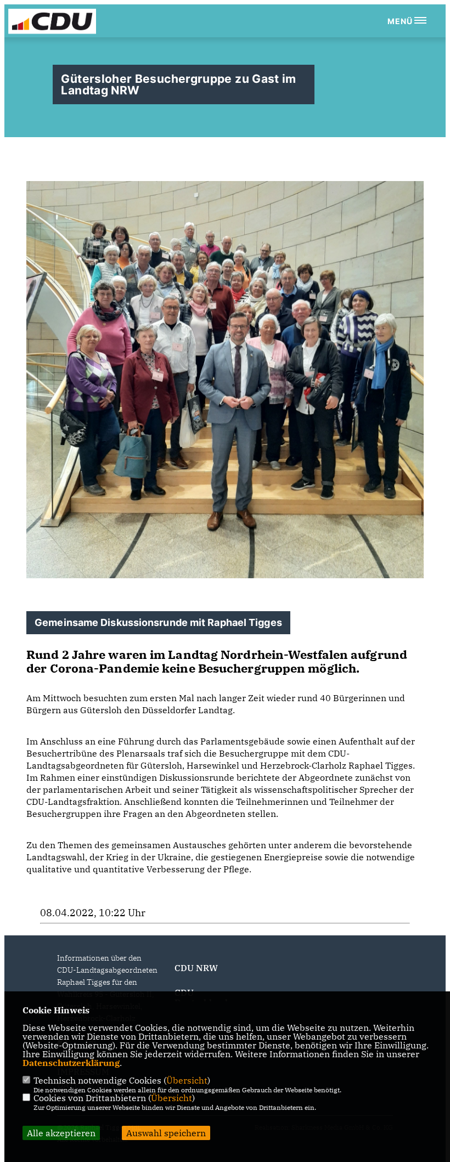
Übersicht (186, 1080)
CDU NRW (196, 967)
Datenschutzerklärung (71, 1062)
